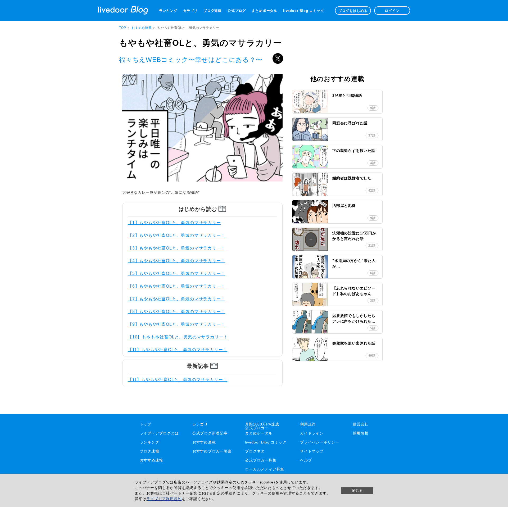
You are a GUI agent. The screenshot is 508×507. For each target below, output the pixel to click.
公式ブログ (237, 10)
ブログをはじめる (353, 11)
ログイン (392, 11)
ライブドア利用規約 (164, 499)
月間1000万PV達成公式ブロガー (262, 426)
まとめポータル (264, 10)
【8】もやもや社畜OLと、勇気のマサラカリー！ (176, 311)
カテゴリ (190, 10)
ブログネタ (255, 451)
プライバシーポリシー (319, 442)
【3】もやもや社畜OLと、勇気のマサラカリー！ (176, 248)
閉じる (357, 490)
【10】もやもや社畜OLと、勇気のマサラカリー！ (178, 337)
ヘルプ (306, 460)
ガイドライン (312, 433)
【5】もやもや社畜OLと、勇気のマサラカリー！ (176, 273)
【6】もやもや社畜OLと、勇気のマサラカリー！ (176, 286)
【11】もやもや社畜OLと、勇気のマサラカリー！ (177, 349)
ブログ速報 (212, 10)
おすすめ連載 (142, 28)
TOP (122, 28)
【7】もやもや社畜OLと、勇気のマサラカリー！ (176, 299)
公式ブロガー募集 (260, 460)
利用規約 (308, 424)
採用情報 (360, 433)
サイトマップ (312, 451)
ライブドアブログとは (159, 433)
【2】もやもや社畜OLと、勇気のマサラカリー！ (176, 235)
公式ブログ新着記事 (210, 433)
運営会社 (360, 424)
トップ (145, 424)
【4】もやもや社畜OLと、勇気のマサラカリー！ (176, 261)
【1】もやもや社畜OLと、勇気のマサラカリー (174, 222)
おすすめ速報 (151, 460)
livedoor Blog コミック (303, 10)
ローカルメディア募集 (264, 469)
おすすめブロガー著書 (212, 451)
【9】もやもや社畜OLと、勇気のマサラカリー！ (176, 324)
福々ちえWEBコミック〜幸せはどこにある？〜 (190, 59)
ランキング (168, 10)
